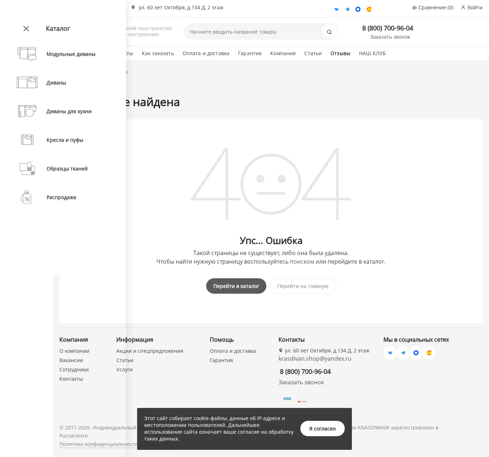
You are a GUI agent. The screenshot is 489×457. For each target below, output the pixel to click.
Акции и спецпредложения (149, 350)
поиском (302, 261)
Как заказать (158, 53)
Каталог (58, 28)
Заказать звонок (390, 36)
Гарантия (250, 53)
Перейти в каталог (236, 286)
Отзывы (340, 53)
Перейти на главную (303, 286)
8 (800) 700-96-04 (387, 28)
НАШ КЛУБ (372, 53)
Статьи (313, 53)
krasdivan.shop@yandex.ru (315, 358)
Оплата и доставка (206, 53)
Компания (283, 53)
